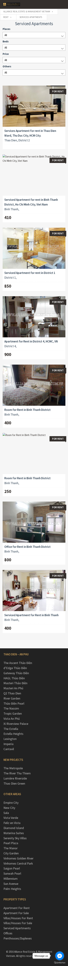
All (6, 35)
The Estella (10, 729)
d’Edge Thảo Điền (15, 668)
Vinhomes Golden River (18, 858)
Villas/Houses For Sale (17, 923)
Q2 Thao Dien (12, 693)
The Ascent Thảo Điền (17, 663)
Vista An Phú (11, 719)
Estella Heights (13, 734)
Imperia (8, 744)
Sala (6, 813)
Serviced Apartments (17, 928)
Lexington (10, 739)
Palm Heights (12, 889)
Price (6, 54)
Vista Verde (10, 818)
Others (7, 66)
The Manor (10, 848)
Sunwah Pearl (12, 873)
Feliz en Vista (11, 823)
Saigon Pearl (11, 868)
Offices (7, 933)
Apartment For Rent (16, 908)
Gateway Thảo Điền (16, 673)
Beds (6, 41)
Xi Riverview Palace (15, 724)
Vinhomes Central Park (18, 863)
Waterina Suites (13, 833)
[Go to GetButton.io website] (59, 962)
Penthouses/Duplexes (17, 938)
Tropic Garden (12, 713)
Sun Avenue (10, 884)
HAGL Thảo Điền (14, 678)
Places (6, 29)
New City (9, 808)
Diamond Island (13, 828)
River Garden (11, 698)
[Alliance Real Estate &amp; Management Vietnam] (11, 4)
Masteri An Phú (13, 688)
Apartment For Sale (16, 913)
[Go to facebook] (59, 955)
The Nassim (11, 708)
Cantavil (8, 749)
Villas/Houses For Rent (18, 918)
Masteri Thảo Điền (15, 683)
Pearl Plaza (10, 843)
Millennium (10, 879)
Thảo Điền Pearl (13, 703)
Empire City (10, 803)
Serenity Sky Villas (15, 838)
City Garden (11, 853)
